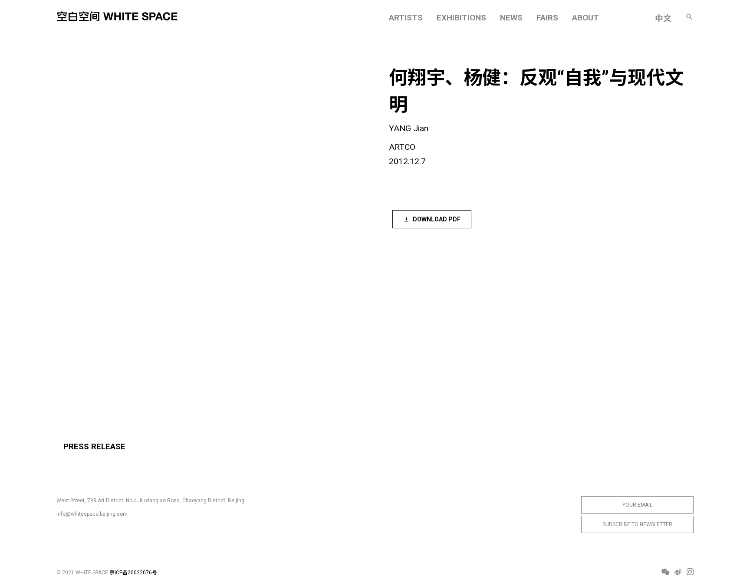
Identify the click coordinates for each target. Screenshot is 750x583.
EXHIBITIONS (461, 18)
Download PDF (437, 219)
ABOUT (585, 18)
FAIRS (547, 18)
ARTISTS (406, 18)
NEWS (511, 18)
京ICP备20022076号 (133, 573)
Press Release (94, 446)
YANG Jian (408, 128)
